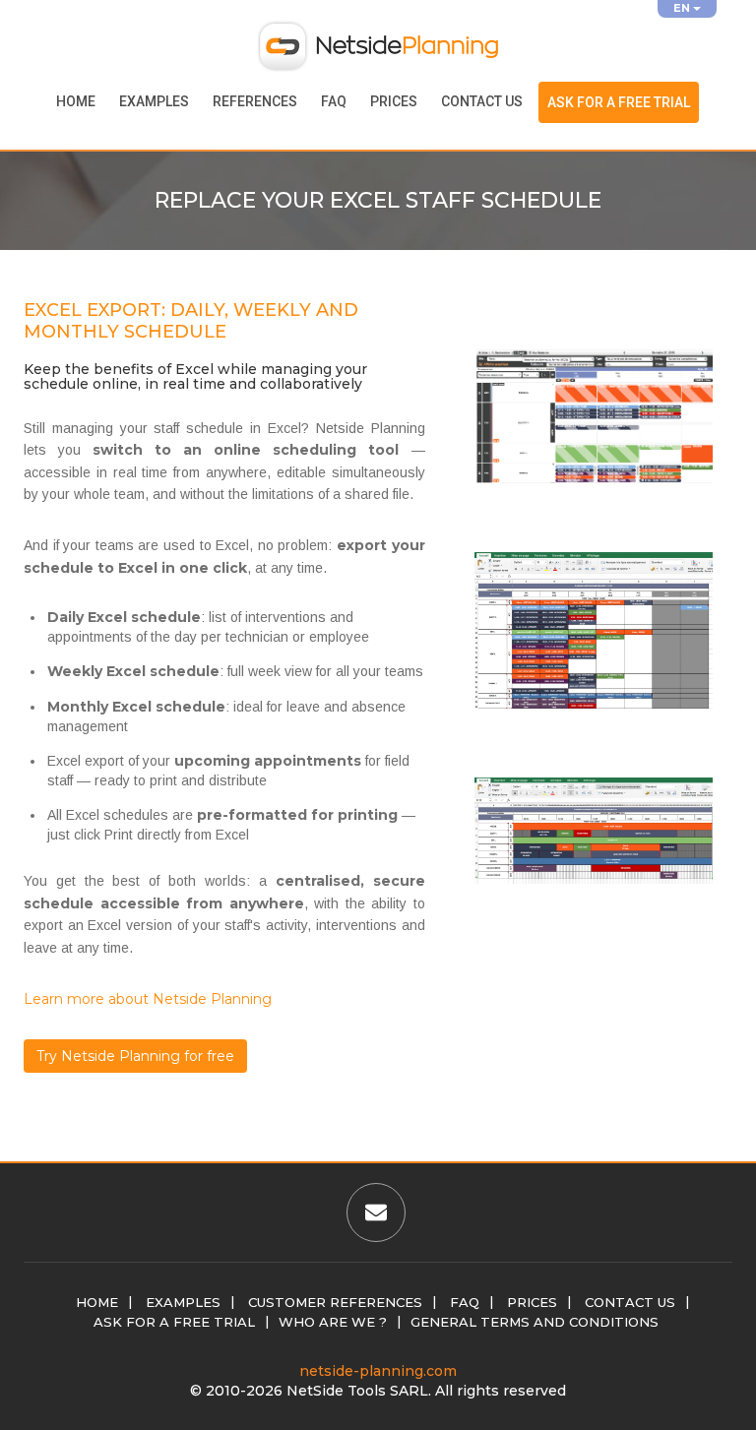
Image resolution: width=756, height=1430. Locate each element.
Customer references (335, 1302)
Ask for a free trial (618, 102)
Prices (393, 101)
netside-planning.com (378, 1371)
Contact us (482, 101)
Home (75, 101)
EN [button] (683, 8)
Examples (154, 101)
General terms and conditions (534, 1322)
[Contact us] (376, 1215)
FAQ (333, 101)
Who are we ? (333, 1322)
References (255, 101)
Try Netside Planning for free (135, 1056)
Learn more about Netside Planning (148, 999)
